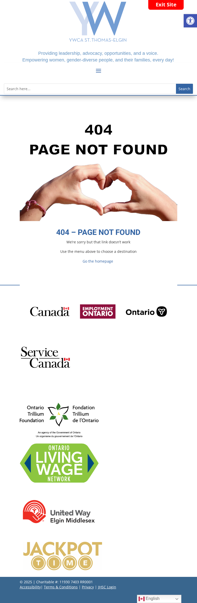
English (152, 598)
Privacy (88, 587)
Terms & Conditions (61, 587)
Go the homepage (98, 261)
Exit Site (166, 4)
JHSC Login (107, 587)
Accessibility (30, 587)
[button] (190, 20)
